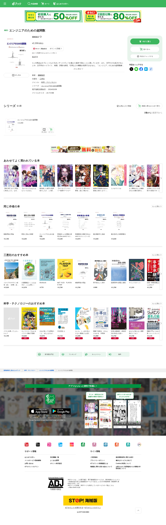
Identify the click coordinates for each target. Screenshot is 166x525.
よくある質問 (54, 460)
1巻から (147, 113)
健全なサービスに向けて (124, 460)
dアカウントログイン (32, 466)
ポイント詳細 (55, 48)
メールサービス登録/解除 (33, 460)
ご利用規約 (94, 457)
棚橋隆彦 (35, 37)
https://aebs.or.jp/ (74, 487)
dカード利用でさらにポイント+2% (43, 53)
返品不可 (35, 57)
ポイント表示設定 (56, 463)
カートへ (146, 49)
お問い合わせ (29, 463)
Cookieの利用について (123, 463)
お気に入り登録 (125, 106)
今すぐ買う (146, 41)
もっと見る (156, 206)
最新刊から (157, 113)
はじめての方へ (30, 457)
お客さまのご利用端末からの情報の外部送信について (128, 467)
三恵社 (42, 79)
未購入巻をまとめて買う (151, 106)
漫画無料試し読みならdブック (12, 370)
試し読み (18, 75)
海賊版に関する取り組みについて (101, 466)
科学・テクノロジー (49, 82)
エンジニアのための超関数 (27, 120)
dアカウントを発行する (74, 508)
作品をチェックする (146, 56)
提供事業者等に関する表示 (124, 457)
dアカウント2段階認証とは (99, 463)
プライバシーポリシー (97, 460)
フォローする (40, 37)
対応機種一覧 (54, 457)
